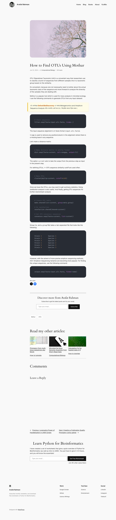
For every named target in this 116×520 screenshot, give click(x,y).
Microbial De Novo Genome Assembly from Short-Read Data (58, 350)
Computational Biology (48, 70)
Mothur (33, 317)
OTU (40, 317)
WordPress (21, 509)
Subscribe (74, 307)
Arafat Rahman (23, 4)
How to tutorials (36, 355)
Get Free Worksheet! (77, 458)
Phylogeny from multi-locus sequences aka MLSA (38, 350)
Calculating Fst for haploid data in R (75, 349)
